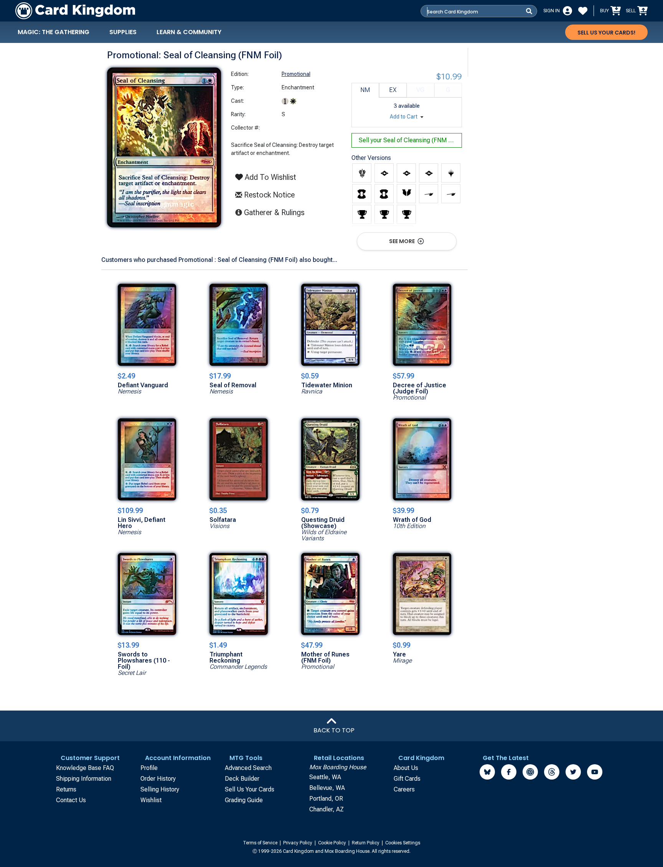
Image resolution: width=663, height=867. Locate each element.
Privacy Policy (298, 843)
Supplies (123, 32)
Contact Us (71, 800)
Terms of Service (261, 843)
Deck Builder (242, 778)
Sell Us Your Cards (249, 789)
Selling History (159, 789)
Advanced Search (248, 768)
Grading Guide (244, 800)
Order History (158, 778)
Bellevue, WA (327, 787)
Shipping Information (83, 778)
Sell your (409, 140)
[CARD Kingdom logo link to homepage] (75, 10)
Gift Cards (407, 778)
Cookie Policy (332, 843)
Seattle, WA (325, 777)
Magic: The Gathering (53, 32)
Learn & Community (189, 32)
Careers (404, 789)
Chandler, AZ (326, 809)
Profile (149, 768)
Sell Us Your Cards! (606, 32)
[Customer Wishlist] (582, 10)
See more (402, 241)
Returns (66, 789)
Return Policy (366, 843)
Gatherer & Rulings (276, 212)
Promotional (296, 74)
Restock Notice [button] (268, 194)
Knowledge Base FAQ (85, 768)
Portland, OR (326, 798)
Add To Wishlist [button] (269, 177)
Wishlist (151, 800)
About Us (406, 768)
